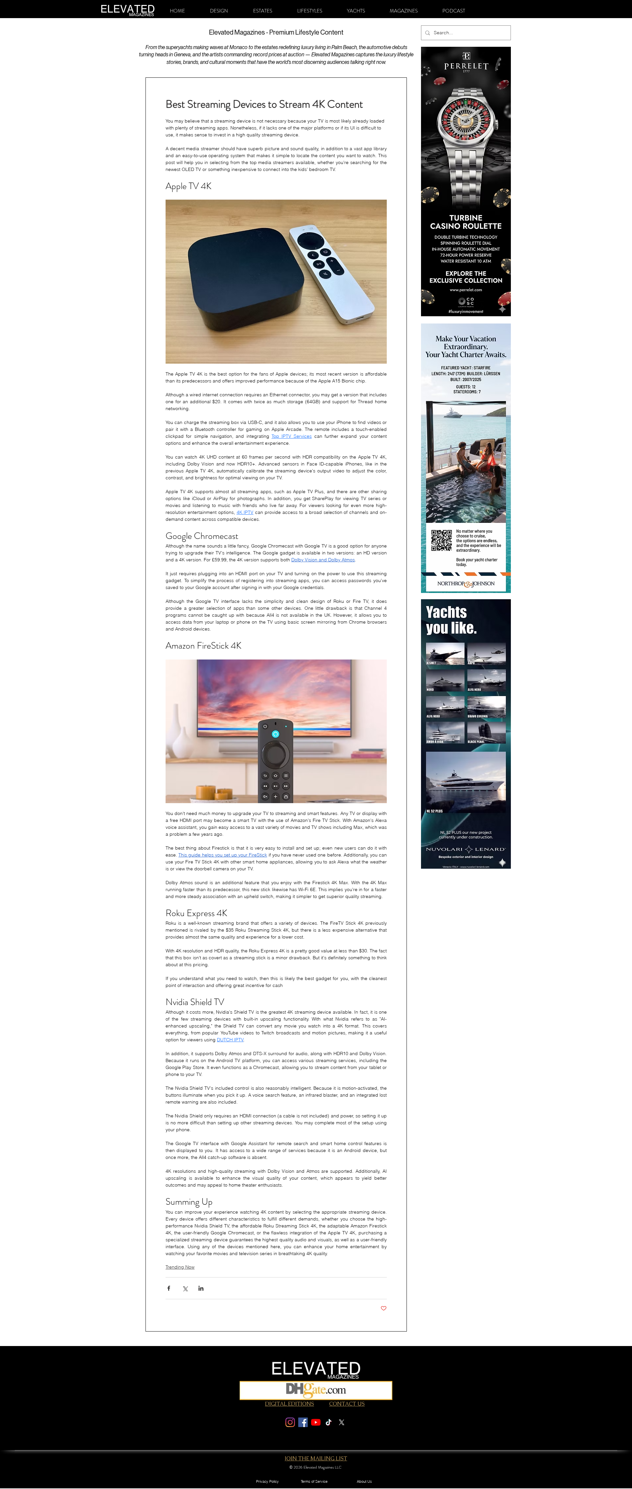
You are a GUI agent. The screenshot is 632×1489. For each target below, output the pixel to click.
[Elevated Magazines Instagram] (290, 1422)
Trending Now (180, 1267)
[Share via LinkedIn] (201, 1288)
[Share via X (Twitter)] (185, 1288)
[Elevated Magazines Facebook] (303, 1422)
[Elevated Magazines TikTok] (328, 1422)
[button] (219, 10)
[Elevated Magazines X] (341, 1422)
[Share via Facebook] (169, 1288)
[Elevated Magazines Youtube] (316, 1422)
